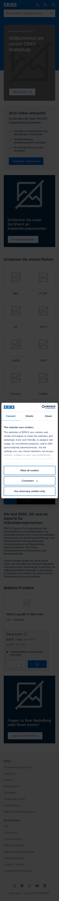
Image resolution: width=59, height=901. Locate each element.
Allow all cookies (29, 470)
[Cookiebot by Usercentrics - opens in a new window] (42, 407)
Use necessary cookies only (29, 491)
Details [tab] (29, 416)
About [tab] (48, 416)
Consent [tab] (10, 416)
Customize (28, 480)
